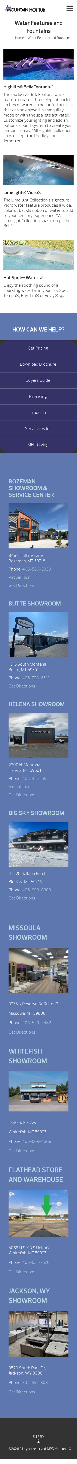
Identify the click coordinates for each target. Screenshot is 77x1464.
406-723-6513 (36, 678)
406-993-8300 (36, 890)
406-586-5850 (36, 569)
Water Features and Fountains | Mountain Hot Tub (25, 8)
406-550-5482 (36, 1022)
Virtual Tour (19, 577)
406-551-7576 (35, 1262)
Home (19, 38)
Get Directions (22, 585)
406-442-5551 (36, 778)
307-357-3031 (35, 1382)
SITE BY (38, 1437)
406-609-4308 (36, 1141)
